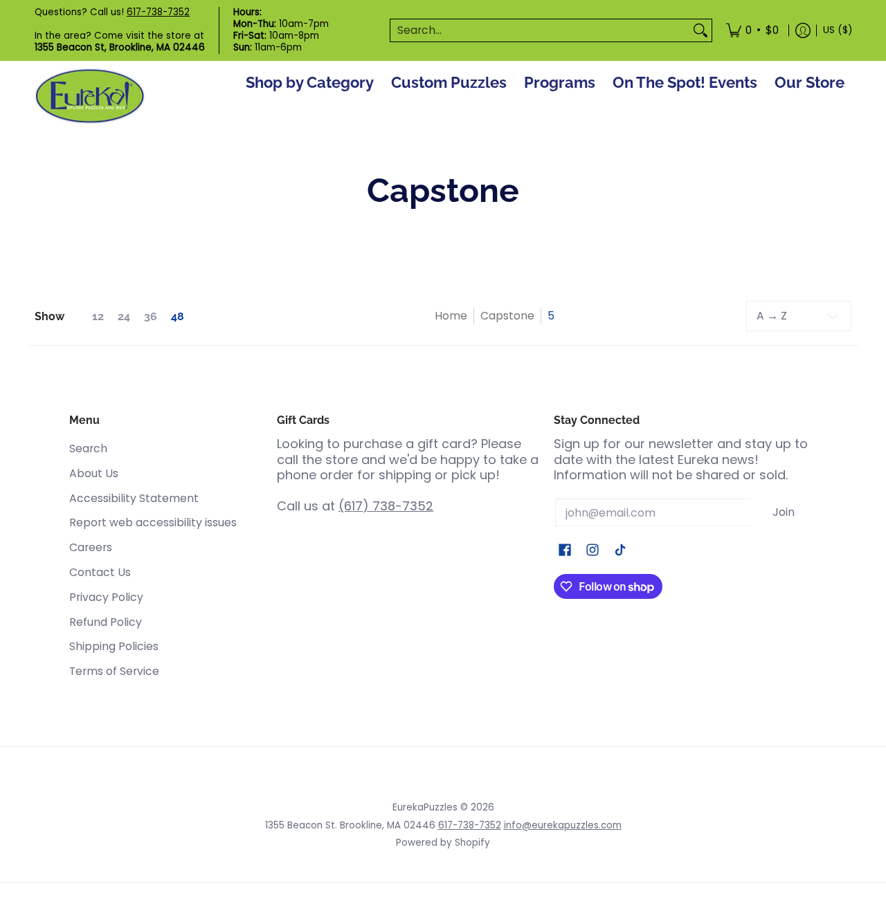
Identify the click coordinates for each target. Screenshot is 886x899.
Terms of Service (114, 671)
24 (124, 317)
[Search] (700, 30)
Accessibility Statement (134, 498)
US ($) (837, 30)
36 (150, 317)
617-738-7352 (158, 12)
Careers (90, 547)
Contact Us (100, 572)
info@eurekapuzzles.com (563, 825)
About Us (93, 473)
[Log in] (803, 30)
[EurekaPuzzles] (90, 96)
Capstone (507, 316)
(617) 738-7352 (385, 506)
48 (177, 317)
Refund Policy (105, 622)
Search (88, 448)
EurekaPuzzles (425, 807)
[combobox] (539, 30)
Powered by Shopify (443, 842)
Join (783, 512)
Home (451, 316)
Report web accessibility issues (153, 522)
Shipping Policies (114, 646)
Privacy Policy (106, 597)
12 (98, 317)
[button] (565, 551)
